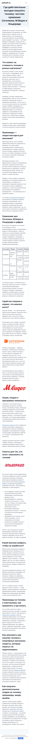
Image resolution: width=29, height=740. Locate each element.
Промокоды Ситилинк (8, 425)
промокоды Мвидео (19, 670)
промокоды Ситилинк (16, 709)
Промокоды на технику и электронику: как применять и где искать (14, 603)
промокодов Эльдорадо (17, 197)
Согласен (21, 738)
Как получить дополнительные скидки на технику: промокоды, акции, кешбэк (11, 692)
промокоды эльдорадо (9, 615)
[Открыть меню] (26, 3)
